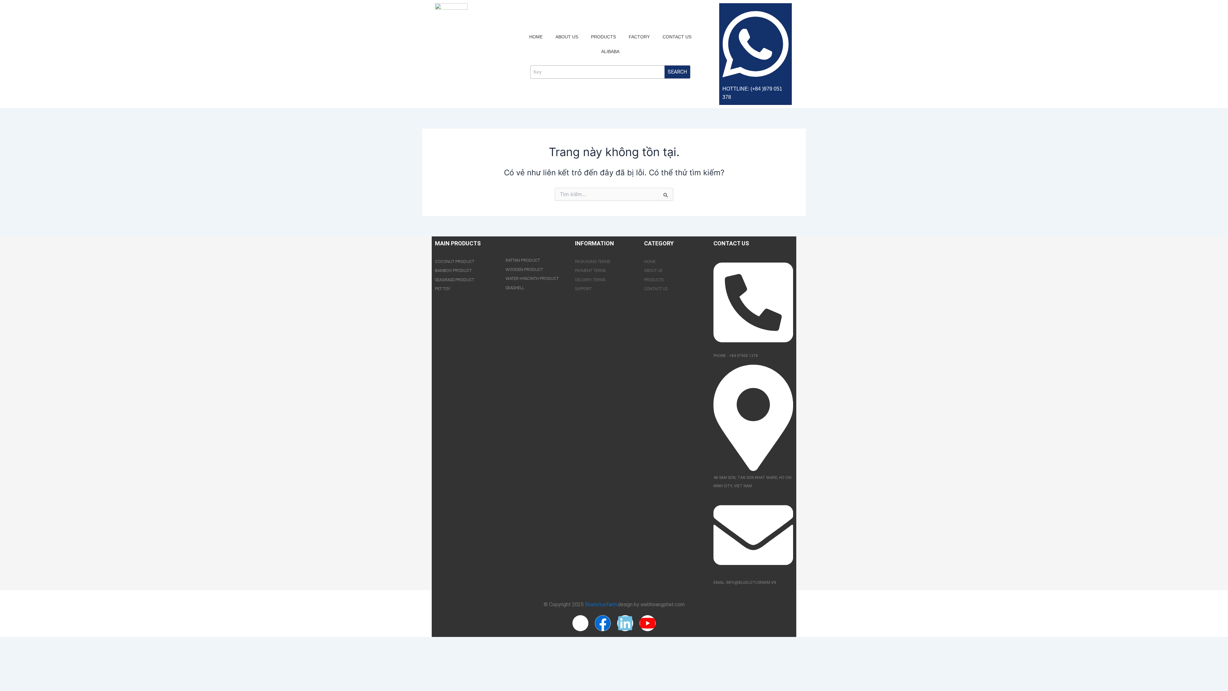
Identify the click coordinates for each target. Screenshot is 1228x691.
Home (536, 36)
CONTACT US (677, 36)
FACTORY (639, 36)
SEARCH (677, 72)
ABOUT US (566, 36)
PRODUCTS (603, 36)
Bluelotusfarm (601, 604)
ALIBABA (610, 51)
